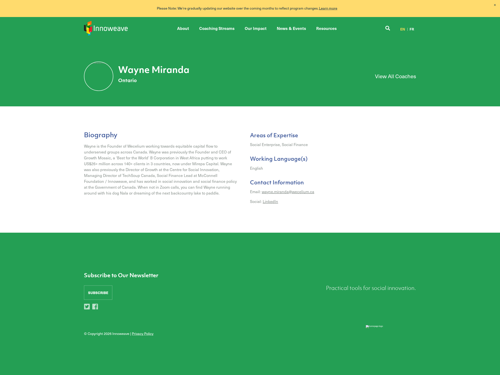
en (402, 29)
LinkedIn (270, 201)
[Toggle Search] (387, 28)
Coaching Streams (217, 28)
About (183, 28)
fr (412, 29)
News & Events (291, 28)
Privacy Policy (143, 333)
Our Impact (256, 28)
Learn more (328, 8)
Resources (326, 28)
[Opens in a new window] (88, 307)
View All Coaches (395, 76)
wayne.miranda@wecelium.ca (288, 192)
